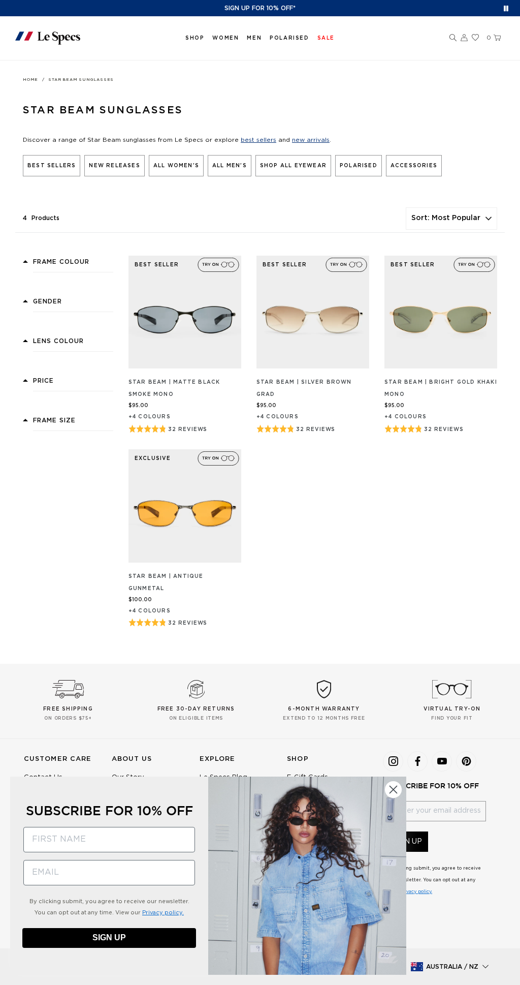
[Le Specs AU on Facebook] (417, 761)
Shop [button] (194, 38)
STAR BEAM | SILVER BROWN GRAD (304, 388)
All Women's (176, 165)
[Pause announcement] (506, 8)
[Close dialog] (393, 789)
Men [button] (254, 38)
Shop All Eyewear (293, 165)
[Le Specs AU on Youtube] (442, 761)
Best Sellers (51, 165)
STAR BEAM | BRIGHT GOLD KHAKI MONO (440, 388)
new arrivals (311, 140)
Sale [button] (326, 38)
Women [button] (225, 38)
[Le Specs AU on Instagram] (393, 761)
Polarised (289, 38)
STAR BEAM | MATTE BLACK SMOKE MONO (174, 388)
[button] (453, 38)
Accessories (414, 165)
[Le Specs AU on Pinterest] (466, 761)
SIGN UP (109, 937)
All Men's (229, 165)
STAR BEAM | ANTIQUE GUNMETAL (166, 582)
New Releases (114, 165)
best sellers (258, 140)
